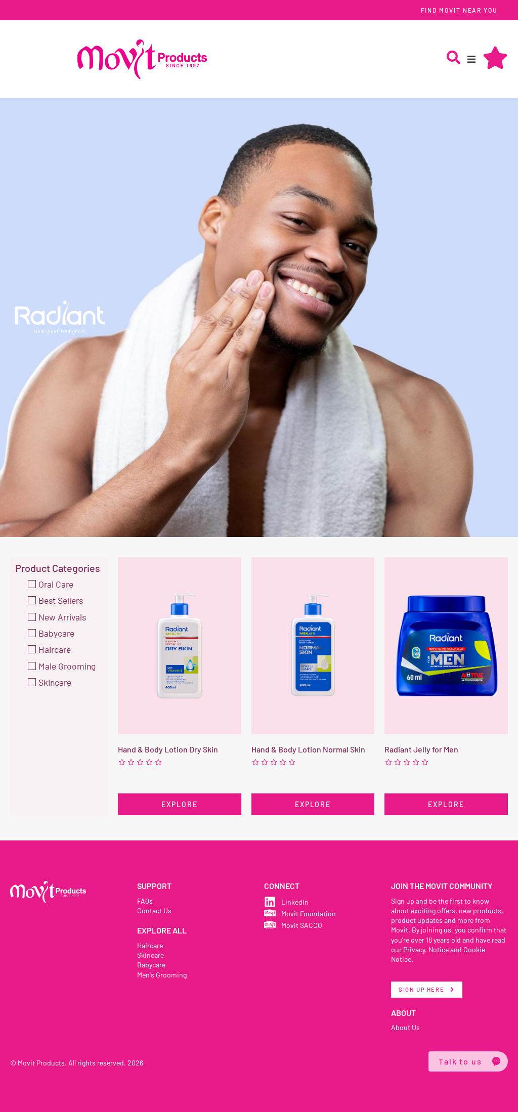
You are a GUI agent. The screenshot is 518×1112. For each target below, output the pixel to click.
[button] (471, 59)
